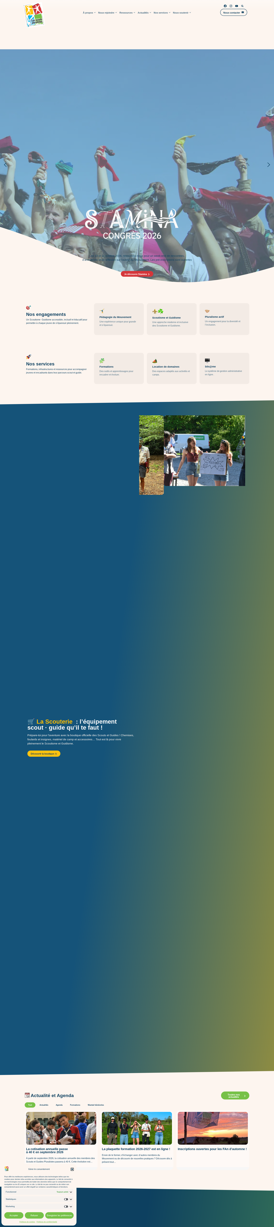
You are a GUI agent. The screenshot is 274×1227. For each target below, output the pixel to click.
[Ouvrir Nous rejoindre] (116, 13)
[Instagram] (231, 6)
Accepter (14, 1215)
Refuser (34, 1215)
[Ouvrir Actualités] (150, 13)
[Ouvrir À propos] (95, 13)
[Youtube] (236, 6)
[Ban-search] (242, 6)
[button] (72, 1169)
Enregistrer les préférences (59, 1215)
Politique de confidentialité (47, 1222)
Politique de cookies (27, 1222)
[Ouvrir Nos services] (170, 13)
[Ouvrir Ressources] (134, 13)
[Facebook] (225, 6)
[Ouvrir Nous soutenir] (190, 13)
